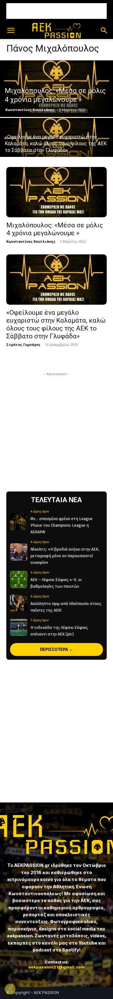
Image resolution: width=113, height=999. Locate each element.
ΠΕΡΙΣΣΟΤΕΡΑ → (56, 649)
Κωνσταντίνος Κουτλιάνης (30, 109)
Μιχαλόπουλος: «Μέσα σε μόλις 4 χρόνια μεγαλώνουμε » (54, 229)
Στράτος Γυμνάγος (23, 344)
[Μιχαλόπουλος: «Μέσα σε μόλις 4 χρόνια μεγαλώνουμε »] (56, 88)
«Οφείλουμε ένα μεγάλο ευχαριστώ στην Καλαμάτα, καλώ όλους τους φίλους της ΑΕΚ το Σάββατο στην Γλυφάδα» (55, 324)
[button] (11, 30)
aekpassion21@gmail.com (56, 966)
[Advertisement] (56, 11)
